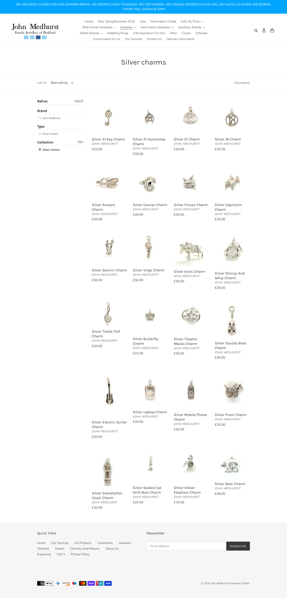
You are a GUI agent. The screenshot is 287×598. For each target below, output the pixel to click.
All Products (83, 543)
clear (80, 141)
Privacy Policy (80, 554)
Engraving (44, 554)
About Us (112, 548)
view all (79, 101)
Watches (43, 548)
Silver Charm (50, 134)
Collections (105, 543)
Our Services (60, 543)
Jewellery (125, 543)
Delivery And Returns (85, 548)
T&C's (61, 554)
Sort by (42, 82)
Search (59, 548)
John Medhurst (51, 118)
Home (41, 543)
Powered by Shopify (239, 583)
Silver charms (51, 150)
